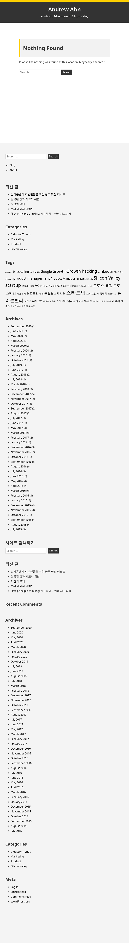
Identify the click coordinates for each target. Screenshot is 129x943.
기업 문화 (21, 293)
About (13, 170)
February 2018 (20, 389)
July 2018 (16, 379)
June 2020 (17, 331)
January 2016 (19, 500)
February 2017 (20, 437)
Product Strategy (84, 278)
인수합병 (88, 301)
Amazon (8, 272)
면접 (41, 293)
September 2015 (21, 520)
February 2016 (20, 495)
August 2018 (19, 374)
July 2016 (16, 471)
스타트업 (76, 292)
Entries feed (18, 892)
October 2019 (19, 360)
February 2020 (20, 350)
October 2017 (19, 403)
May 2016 (17, 481)
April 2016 (17, 486)
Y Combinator (70, 286)
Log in (14, 887)
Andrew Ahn (64, 9)
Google (46, 271)
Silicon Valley (19, 249)
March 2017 (18, 433)
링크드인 (33, 293)
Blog (12, 165)
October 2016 (19, 457)
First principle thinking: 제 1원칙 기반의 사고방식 (41, 213)
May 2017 (17, 428)
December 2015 (21, 505)
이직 (81, 301)
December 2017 (21, 394)
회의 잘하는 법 (28, 306)
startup (13, 285)
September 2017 (21, 408)
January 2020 (19, 355)
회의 (19, 306)
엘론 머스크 (55, 301)
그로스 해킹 (103, 285)
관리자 (83, 286)
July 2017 (16, 418)
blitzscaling (21, 272)
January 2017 (19, 442)
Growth (59, 271)
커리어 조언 (106, 301)
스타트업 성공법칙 (96, 293)
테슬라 (116, 301)
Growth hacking (81, 271)
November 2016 (21, 452)
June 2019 (17, 370)
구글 (89, 286)
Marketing (17, 239)
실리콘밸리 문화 (33, 301)
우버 (64, 301)
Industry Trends (21, 234)
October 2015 (19, 515)
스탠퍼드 (112, 293)
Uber (31, 286)
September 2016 (21, 462)
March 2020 (18, 345)
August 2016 (19, 466)
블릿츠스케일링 (55, 293)
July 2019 (16, 365)
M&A (116, 271)
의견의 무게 (18, 204)
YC (58, 286)
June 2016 (17, 476)
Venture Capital (48, 286)
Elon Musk (35, 271)
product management (31, 278)
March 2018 (18, 384)
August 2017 (19, 413)
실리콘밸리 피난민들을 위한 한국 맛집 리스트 (38, 194)
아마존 (46, 301)
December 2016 (21, 447)
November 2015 (21, 510)
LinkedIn (105, 271)
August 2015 (19, 524)
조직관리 (96, 301)
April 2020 (17, 341)
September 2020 (21, 326)
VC (37, 285)
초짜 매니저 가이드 (22, 209)
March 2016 (18, 491)
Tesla (25, 286)
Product (16, 244)
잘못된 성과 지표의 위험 (25, 199)
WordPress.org (20, 901)
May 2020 (17, 336)
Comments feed (21, 896)
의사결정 (73, 301)
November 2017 (21, 399)
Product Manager (63, 278)
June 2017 (17, 423)
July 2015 (16, 529)
